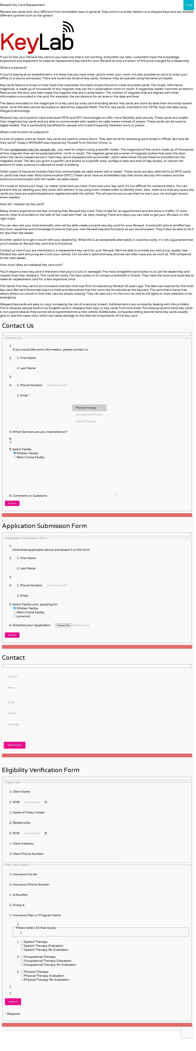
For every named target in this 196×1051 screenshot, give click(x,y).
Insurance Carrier (25, 874)
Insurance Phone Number (31, 884)
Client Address (23, 844)
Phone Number (31, 385)
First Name (28, 358)
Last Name (28, 368)
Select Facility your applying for (35, 604)
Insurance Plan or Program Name (37, 915)
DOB (16, 802)
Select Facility (22, 449)
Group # (19, 905)
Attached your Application (32, 625)
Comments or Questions (30, 496)
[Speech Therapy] (89, 421)
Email (25, 395)
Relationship (22, 823)
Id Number (21, 895)
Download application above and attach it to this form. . (52, 550)
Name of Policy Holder (29, 812)
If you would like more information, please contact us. (51, 349)
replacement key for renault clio (33, 149)
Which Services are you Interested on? (40, 432)
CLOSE (189, 5)
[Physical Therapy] (89, 407)
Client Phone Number (28, 854)
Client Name (22, 792)
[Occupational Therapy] (89, 414)
